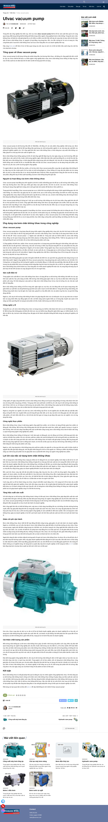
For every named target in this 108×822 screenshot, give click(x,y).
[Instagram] (74, 708)
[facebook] (67, 708)
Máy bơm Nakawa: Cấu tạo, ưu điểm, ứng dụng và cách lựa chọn (96, 61)
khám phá (12, 46)
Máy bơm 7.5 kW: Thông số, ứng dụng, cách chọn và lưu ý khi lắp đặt (97, 42)
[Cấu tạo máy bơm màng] (40, 750)
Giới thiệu (62, 6)
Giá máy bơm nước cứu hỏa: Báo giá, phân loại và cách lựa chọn (96, 32)
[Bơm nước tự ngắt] (40, 779)
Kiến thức (91, 6)
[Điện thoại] (3, 806)
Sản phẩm (70, 6)
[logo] (9, 8)
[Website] (69, 708)
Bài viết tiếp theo (69, 716)
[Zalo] (3, 801)
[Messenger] (3, 811)
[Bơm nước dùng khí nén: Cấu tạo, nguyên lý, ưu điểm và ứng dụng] (84, 52)
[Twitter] (71, 708)
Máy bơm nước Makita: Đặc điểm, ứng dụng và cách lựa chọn (96, 23)
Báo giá (78, 6)
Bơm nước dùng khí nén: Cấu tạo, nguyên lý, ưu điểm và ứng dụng (97, 52)
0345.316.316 (33, 812)
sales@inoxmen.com (35, 817)
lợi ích (71, 544)
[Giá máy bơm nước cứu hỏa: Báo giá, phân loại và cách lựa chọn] (84, 33)
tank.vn (29, 687)
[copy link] (23, 28)
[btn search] (103, 2)
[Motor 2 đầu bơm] (14, 779)
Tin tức (84, 6)
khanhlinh (14, 24)
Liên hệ (99, 6)
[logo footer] (15, 811)
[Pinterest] (73, 708)
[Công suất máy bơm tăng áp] (14, 750)
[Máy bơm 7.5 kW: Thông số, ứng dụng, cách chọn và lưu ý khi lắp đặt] (84, 43)
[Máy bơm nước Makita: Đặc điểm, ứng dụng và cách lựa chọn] (84, 24)
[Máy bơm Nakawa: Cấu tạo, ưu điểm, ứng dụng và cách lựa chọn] (84, 62)
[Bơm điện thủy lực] (67, 750)
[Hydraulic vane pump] (93, 750)
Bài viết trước (10, 716)
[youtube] (76, 708)
